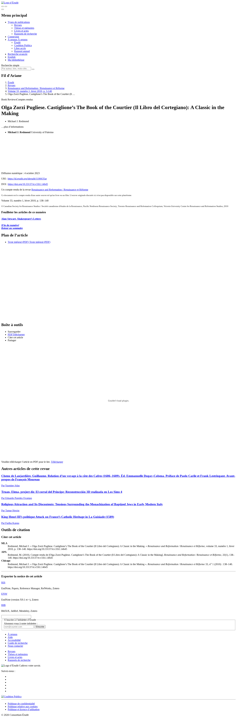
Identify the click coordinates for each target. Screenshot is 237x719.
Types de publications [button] (19, 22)
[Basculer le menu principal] (2, 9)
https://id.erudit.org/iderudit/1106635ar (27, 178)
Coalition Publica (23, 45)
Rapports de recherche (25, 33)
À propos (22, 39)
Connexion (13, 36)
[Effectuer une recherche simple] (2, 6)
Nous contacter (15, 646)
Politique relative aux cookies (23, 706)
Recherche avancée (17, 54)
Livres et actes (21, 30)
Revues (18, 25)
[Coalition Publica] (11, 696)
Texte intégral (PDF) (18, 242)
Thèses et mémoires (24, 28)
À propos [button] (13, 39)
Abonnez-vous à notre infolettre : (20, 623)
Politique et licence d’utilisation (24, 709)
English (11, 57)
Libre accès (20, 48)
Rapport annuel (22, 51)
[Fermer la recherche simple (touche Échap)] (6, 6)
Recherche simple (10, 65)
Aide (10, 637)
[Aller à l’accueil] (9, 2)
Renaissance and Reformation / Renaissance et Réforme (36, 88)
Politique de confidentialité (21, 703)
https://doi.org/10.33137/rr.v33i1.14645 (28, 184)
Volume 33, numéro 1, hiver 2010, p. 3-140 (30, 91)
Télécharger (57, 461)
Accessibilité (14, 640)
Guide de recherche (18, 643)
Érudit (17, 42)
